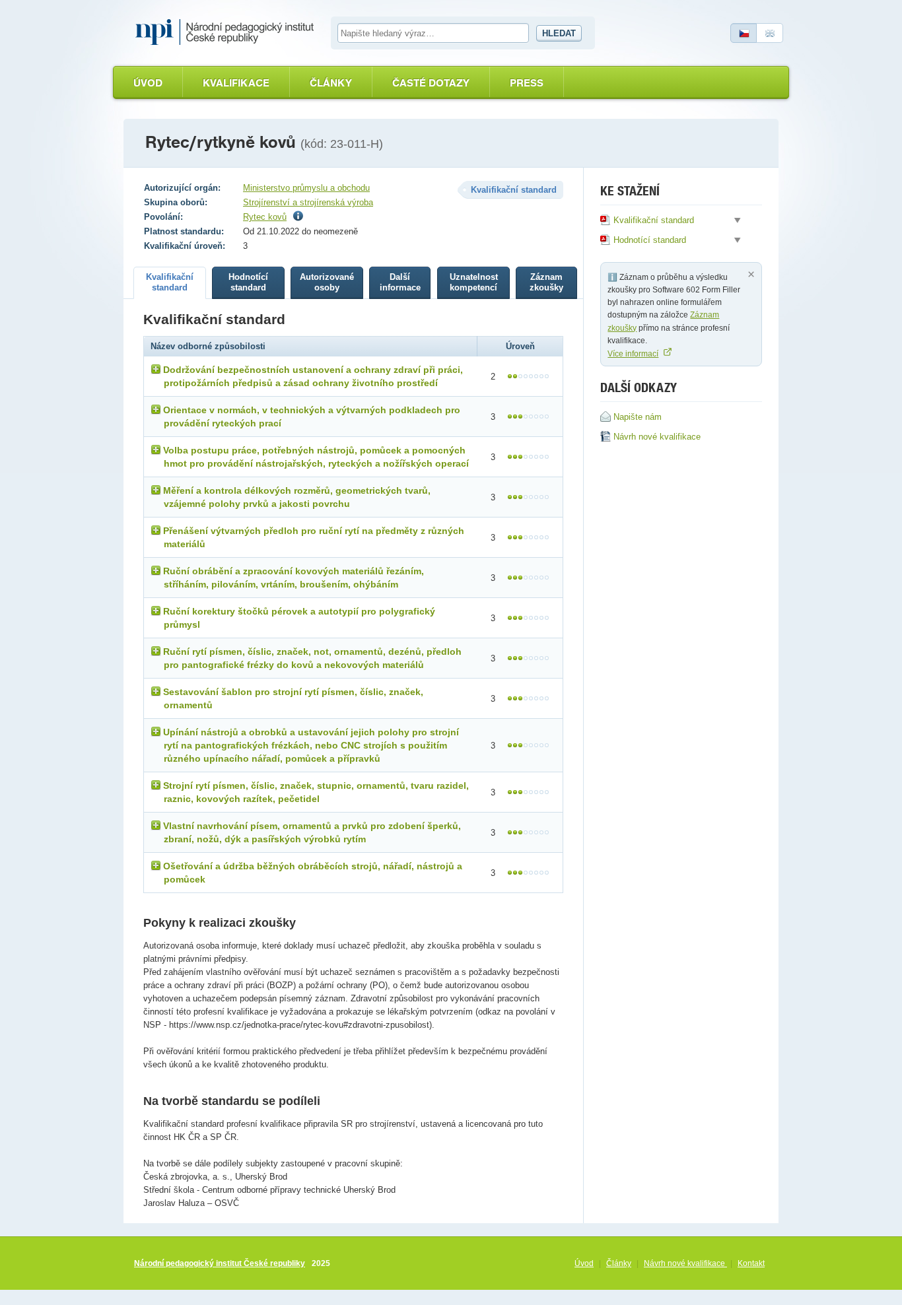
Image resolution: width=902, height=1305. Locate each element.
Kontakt (751, 1263)
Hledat (559, 33)
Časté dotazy (430, 83)
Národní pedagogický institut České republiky (219, 1263)
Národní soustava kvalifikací (227, 32)
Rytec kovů (265, 217)
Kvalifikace (236, 83)
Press (526, 83)
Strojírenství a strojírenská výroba (308, 202)
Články (331, 83)
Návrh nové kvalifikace (685, 1263)
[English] (770, 33)
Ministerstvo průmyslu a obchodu (306, 188)
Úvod (147, 83)
